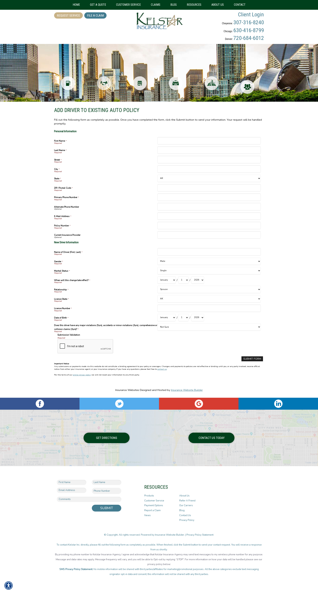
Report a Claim (152, 510)
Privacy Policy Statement (200, 535)
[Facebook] (40, 404)
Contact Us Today (212, 438)
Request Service (68, 15)
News (147, 515)
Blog (182, 510)
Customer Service (154, 500)
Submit (106, 508)
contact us (162, 369)
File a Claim (95, 15)
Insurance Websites (127, 390)
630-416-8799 (248, 30)
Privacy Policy (186, 520)
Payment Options (153, 505)
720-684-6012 (248, 38)
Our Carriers (186, 505)
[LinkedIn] (278, 404)
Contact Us (185, 515)
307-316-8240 (248, 22)
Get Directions (106, 438)
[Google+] (199, 404)
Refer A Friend (187, 500)
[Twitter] (119, 404)
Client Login (251, 14)
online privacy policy (82, 374)
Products (149, 495)
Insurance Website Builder (187, 390)
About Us (184, 495)
